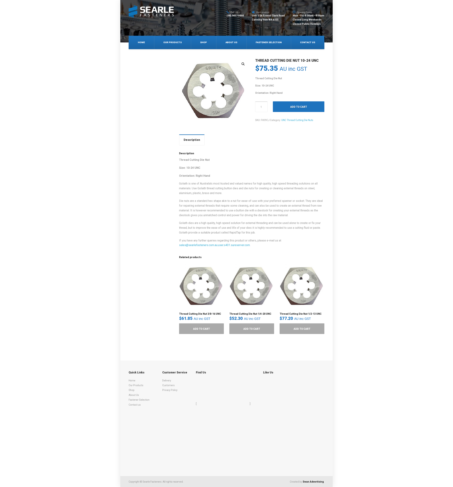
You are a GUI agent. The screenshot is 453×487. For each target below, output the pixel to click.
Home (141, 42)
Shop (203, 42)
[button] (243, 64)
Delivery (166, 380)
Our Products (172, 42)
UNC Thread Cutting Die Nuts (297, 120)
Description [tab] (192, 140)
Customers (168, 385)
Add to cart (298, 106)
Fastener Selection (269, 42)
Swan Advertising (313, 481)
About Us (231, 42)
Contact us (307, 42)
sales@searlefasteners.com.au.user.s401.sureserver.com (214, 245)
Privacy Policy (169, 390)
